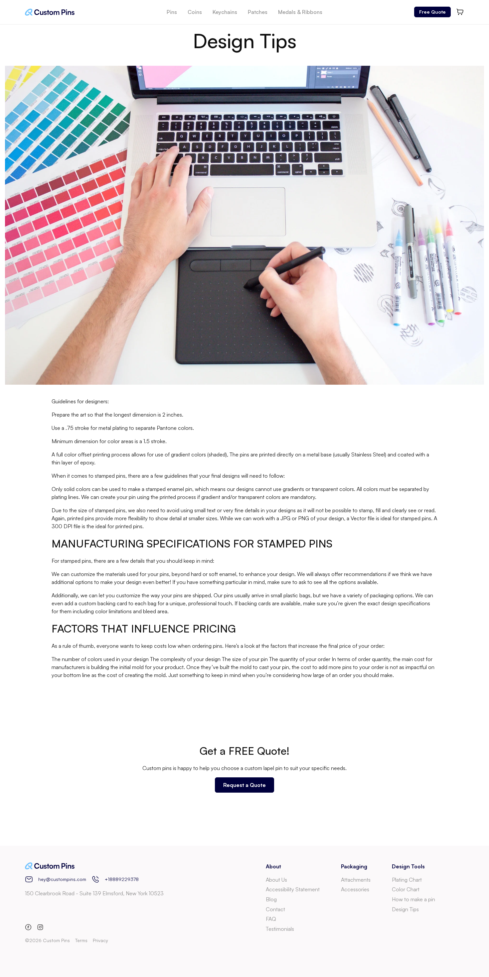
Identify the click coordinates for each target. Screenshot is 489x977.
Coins (195, 12)
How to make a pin (413, 899)
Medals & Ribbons (300, 12)
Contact (275, 909)
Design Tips (405, 909)
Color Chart (405, 889)
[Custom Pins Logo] (50, 12)
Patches (257, 12)
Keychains (225, 12)
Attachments (356, 879)
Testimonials (280, 929)
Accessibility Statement (293, 889)
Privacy (100, 940)
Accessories (355, 889)
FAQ (271, 919)
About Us (276, 879)
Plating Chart (407, 879)
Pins (172, 12)
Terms (81, 940)
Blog (271, 899)
